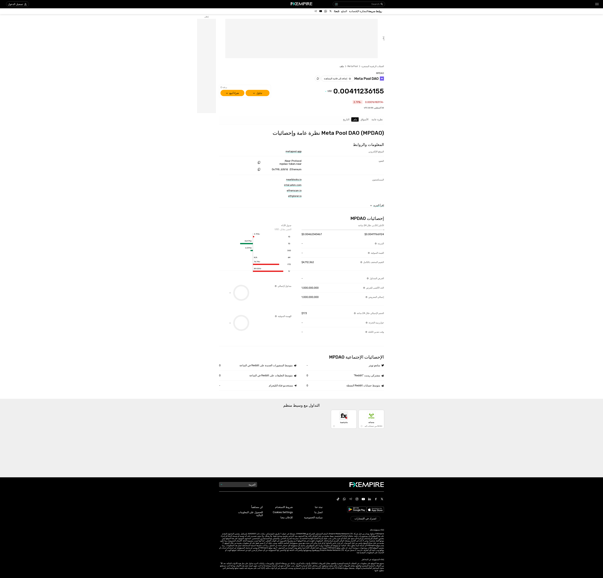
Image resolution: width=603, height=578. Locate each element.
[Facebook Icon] (376, 499)
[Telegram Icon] (351, 499)
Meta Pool (353, 66)
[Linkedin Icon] (369, 499)
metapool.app (294, 151)
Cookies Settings (283, 512)
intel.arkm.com (293, 185)
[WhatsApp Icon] (344, 499)
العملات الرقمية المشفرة (372, 66)
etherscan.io (294, 190)
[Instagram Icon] (357, 499)
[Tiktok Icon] (338, 499)
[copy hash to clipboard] (259, 162)
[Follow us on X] (331, 11)
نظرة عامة (377, 119)
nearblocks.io (294, 179)
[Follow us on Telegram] (316, 11)
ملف (355, 119)
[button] (597, 4)
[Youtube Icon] (363, 499)
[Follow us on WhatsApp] (326, 11)
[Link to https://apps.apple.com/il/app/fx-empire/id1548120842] (375, 510)
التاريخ (346, 119)
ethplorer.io (295, 196)
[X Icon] (382, 499)
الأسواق (364, 119)
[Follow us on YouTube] (321, 11)
